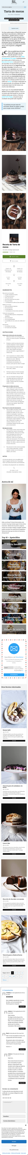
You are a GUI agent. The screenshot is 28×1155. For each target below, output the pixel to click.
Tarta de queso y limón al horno (12, 955)
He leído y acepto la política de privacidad (18, 668)
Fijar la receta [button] (15, 261)
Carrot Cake (6, 843)
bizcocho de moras (7, 62)
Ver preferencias (14, 1149)
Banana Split (7, 730)
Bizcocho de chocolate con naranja (13, 899)
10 (10, 976)
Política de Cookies (6, 1153)
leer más (14, 740)
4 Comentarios (17, 14)
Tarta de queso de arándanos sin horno (12, 786)
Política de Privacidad (15, 1153)
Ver (22, 670)
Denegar (14, 1145)
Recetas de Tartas (14, 20)
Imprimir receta (14, 28)
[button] (26, 1125)
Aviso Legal (23, 1153)
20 (13, 976)
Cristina (8, 992)
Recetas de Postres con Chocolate (14, 18)
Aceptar (14, 1141)
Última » (5, 980)
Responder (22, 1006)
